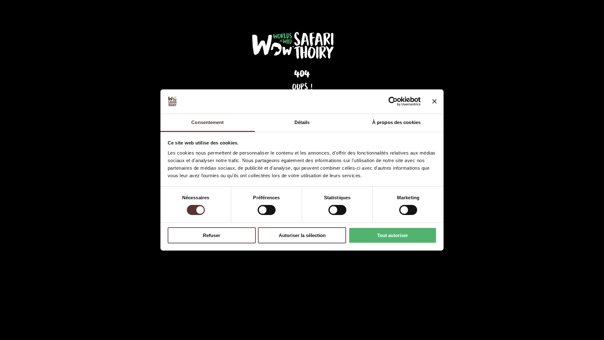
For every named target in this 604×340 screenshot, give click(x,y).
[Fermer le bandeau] (434, 101)
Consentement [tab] (207, 122)
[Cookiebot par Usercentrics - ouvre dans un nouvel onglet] (393, 101)
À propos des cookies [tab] (396, 122)
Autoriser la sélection (302, 235)
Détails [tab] (302, 122)
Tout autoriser (392, 235)
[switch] (267, 210)
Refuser (211, 235)
